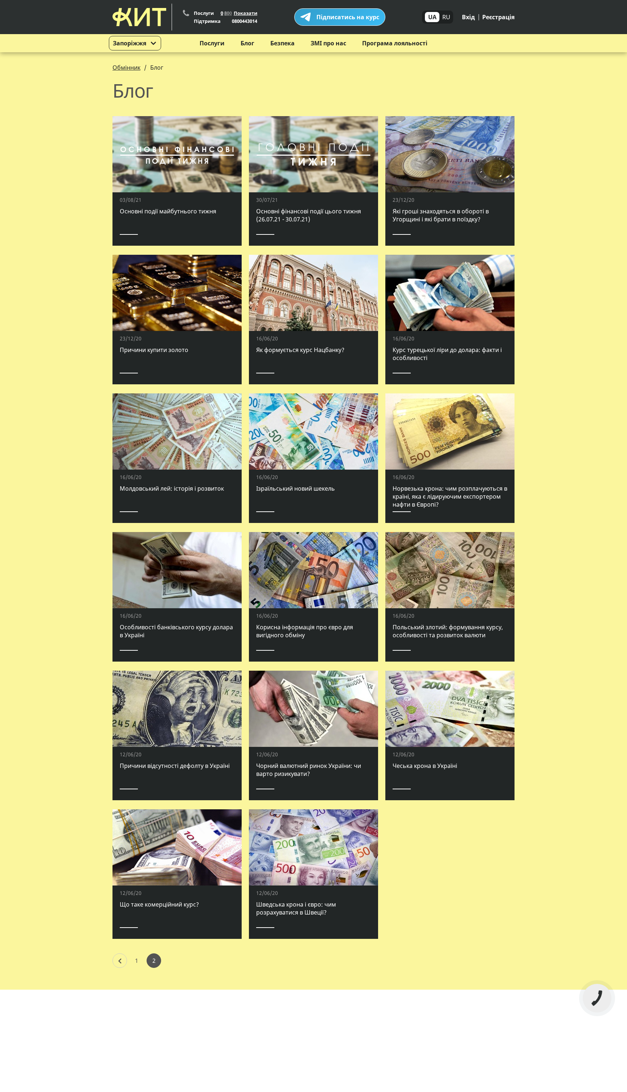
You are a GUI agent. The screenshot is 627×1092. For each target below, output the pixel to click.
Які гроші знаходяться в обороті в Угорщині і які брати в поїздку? (441, 215)
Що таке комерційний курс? (159, 904)
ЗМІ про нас (328, 43)
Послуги (212, 43)
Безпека (282, 43)
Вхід (468, 17)
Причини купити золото (154, 350)
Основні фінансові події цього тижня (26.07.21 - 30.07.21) (308, 215)
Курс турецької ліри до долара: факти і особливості (447, 354)
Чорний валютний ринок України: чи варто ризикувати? (308, 770)
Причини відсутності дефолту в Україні (175, 766)
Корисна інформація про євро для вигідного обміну (304, 631)
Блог (247, 43)
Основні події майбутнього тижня (168, 211)
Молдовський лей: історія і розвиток (172, 488)
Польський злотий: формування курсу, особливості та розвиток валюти (448, 631)
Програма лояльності (394, 43)
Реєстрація (498, 17)
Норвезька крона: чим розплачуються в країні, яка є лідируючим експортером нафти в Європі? (450, 496)
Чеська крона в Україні (425, 766)
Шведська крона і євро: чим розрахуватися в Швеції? (296, 908)
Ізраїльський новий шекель (295, 488)
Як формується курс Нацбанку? (300, 350)
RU (446, 17)
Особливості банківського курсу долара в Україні (176, 631)
